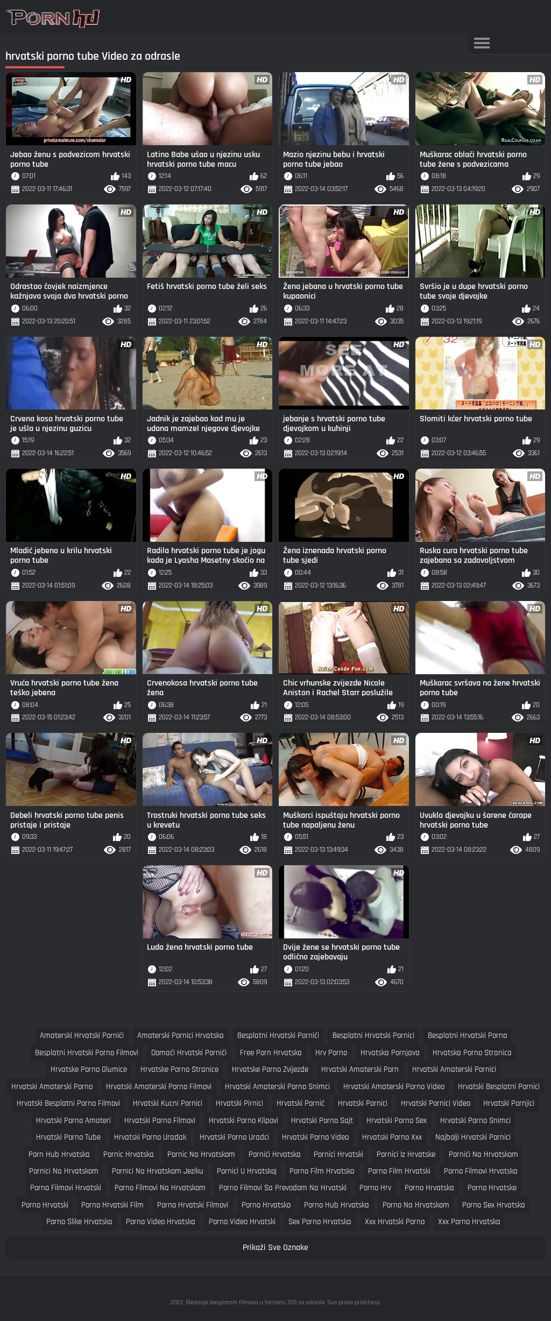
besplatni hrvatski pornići (278, 1035)
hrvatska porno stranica (472, 1053)
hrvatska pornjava (390, 1053)
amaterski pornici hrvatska (180, 1035)
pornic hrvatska (128, 1154)
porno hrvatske (492, 1188)
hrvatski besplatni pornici (499, 1087)
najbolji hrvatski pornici (473, 1137)
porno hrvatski (45, 1205)
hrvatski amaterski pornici (454, 1069)
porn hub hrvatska (59, 1154)
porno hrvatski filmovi (192, 1205)
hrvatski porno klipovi (243, 1120)
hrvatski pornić (300, 1103)
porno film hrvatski (399, 1171)
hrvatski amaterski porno (52, 1087)
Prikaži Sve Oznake (275, 1247)
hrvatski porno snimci (475, 1120)
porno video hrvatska (160, 1222)
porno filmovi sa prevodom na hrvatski (283, 1188)
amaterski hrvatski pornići (82, 1035)
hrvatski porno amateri (73, 1120)
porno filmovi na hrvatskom (160, 1188)
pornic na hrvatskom (201, 1154)
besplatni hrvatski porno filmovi (86, 1053)
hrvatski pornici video (435, 1103)
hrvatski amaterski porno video (393, 1087)
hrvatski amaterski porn (360, 1069)
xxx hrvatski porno (395, 1222)
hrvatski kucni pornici (167, 1103)
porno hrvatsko (266, 1205)
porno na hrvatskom (416, 1205)
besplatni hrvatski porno (467, 1035)
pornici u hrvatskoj (247, 1171)
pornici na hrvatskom (63, 1171)
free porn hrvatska (271, 1053)
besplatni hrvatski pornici (373, 1035)
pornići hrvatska (275, 1154)
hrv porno (331, 1053)
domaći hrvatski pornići (189, 1053)
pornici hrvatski (338, 1154)
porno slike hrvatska (79, 1222)
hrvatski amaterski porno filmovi (158, 1087)
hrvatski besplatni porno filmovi (68, 1103)
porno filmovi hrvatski (65, 1188)
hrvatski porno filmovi (159, 1120)
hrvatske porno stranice (179, 1069)
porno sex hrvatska (493, 1205)
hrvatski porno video (315, 1137)
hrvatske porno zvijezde (270, 1069)
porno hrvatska (429, 1188)
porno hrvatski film (112, 1205)
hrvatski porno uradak (150, 1137)
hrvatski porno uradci (234, 1137)
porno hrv (375, 1188)
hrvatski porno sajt (322, 1120)
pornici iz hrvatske (406, 1154)
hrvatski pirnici (239, 1103)
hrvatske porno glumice (89, 1069)
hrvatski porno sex (396, 1120)
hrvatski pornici (362, 1103)
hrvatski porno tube (68, 1137)
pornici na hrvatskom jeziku (157, 1171)
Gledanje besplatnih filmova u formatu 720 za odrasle (255, 1302)
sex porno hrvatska (319, 1222)
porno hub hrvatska (336, 1205)
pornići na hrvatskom (483, 1154)
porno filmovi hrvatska (481, 1171)
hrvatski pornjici (508, 1103)
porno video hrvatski (242, 1222)
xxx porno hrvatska (469, 1222)
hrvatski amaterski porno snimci (277, 1087)
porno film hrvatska (322, 1171)
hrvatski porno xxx (392, 1137)
